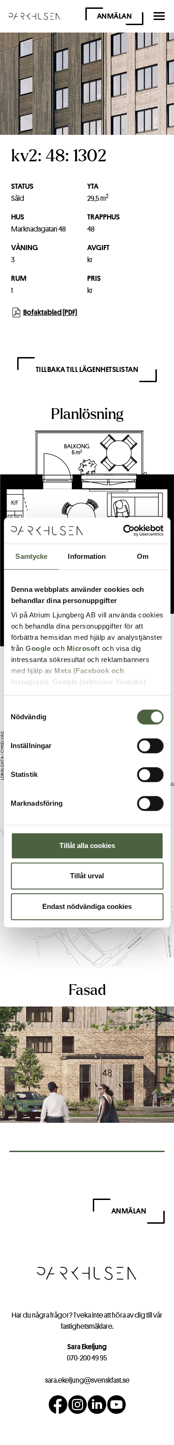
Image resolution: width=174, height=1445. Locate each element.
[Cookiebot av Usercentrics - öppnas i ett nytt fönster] (123, 530)
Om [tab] (142, 556)
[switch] (150, 745)
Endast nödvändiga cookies (87, 906)
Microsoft (83, 648)
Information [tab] (87, 556)
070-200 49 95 (87, 1358)
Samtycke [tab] (31, 556)
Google (38, 648)
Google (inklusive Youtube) (99, 682)
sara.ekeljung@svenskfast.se (87, 1380)
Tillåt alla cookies (87, 845)
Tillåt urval (87, 876)
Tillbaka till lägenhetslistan (87, 369)
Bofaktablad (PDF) (50, 312)
